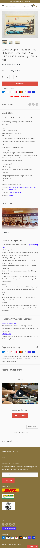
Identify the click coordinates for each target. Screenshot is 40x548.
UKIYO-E (11, 195)
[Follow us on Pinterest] (10, 524)
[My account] (28, 6)
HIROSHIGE (12, 190)
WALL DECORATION (15, 187)
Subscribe (8, 480)
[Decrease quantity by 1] (11, 77)
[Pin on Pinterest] (33, 104)
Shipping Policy (6, 334)
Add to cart (20, 84)
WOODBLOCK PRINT (30, 187)
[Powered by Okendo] (6, 427)
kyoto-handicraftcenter (11, 64)
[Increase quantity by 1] (21, 77)
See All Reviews (20, 415)
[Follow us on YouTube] (13, 524)
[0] (32, 6)
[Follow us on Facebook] (3, 524)
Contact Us (33, 546)
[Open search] (25, 6)
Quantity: (5, 77)
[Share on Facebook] (29, 104)
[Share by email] (37, 104)
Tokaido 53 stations (15, 192)
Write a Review (32, 427)
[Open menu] (3, 6)
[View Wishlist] (36, 6)
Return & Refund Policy (9, 323)
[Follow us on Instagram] (6, 524)
